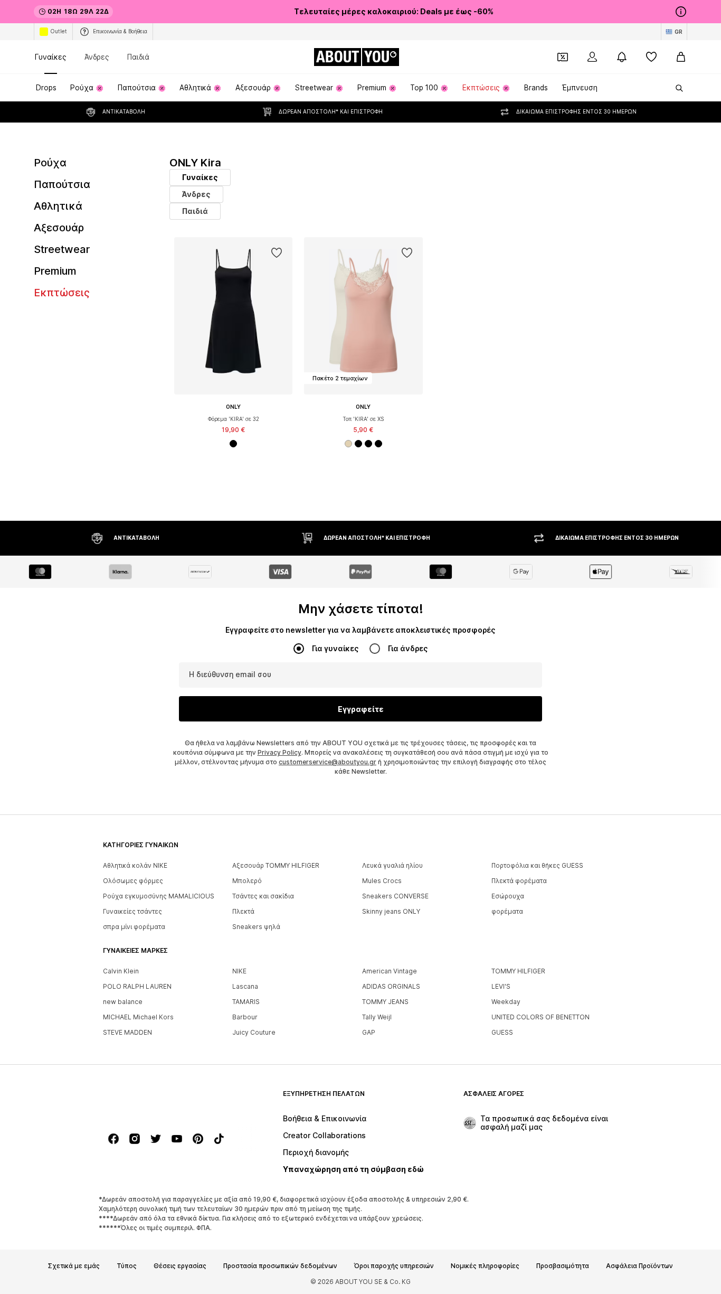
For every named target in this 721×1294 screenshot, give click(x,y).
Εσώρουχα (507, 896)
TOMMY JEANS (385, 1002)
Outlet (58, 31)
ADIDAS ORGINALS (391, 986)
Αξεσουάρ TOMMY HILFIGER (275, 865)
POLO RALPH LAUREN (137, 986)
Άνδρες (96, 56)
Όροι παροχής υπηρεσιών (394, 1266)
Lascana (245, 986)
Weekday (505, 1002)
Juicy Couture (254, 1032)
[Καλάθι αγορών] (681, 57)
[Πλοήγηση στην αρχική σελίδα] (160, 1099)
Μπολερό (247, 881)
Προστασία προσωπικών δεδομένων (280, 1266)
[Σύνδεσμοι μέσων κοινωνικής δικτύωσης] (113, 1138)
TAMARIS (246, 1002)
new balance (123, 1002)
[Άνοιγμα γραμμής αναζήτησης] (675, 88)
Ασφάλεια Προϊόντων (639, 1266)
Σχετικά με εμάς (74, 1266)
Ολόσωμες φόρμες (133, 881)
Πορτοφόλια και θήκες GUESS (537, 865)
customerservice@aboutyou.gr (327, 762)
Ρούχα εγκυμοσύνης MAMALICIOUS (158, 896)
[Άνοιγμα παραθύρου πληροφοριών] (681, 11)
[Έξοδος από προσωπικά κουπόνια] (562, 57)
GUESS (502, 1032)
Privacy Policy (279, 752)
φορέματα (507, 911)
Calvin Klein (121, 971)
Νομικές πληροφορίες (485, 1266)
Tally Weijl (377, 1017)
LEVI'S (500, 986)
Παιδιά (138, 56)
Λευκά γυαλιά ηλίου (392, 865)
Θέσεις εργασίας (180, 1266)
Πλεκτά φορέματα (519, 881)
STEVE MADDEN (127, 1032)
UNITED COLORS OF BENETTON (540, 1017)
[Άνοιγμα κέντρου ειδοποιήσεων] (621, 57)
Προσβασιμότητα (562, 1266)
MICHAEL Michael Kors (138, 1017)
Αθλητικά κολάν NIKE (135, 865)
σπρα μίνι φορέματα (134, 927)
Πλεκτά (243, 911)
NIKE (239, 971)
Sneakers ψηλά (256, 927)
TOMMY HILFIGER (518, 971)
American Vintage (389, 971)
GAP (368, 1032)
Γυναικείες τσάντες (132, 911)
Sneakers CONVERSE (395, 896)
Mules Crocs (382, 881)
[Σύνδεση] (592, 57)
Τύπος (127, 1266)
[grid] (428, 363)
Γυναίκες (51, 56)
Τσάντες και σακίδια (263, 896)
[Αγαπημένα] (651, 57)
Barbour (245, 1017)
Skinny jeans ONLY (391, 911)
